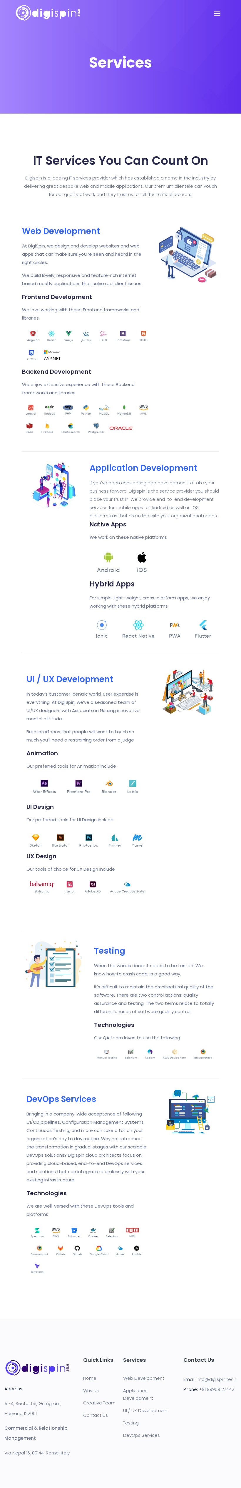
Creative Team (99, 1403)
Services (134, 1360)
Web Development (143, 1378)
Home (89, 1378)
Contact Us (95, 1415)
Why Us (91, 1390)
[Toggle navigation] (217, 16)
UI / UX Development (145, 1410)
